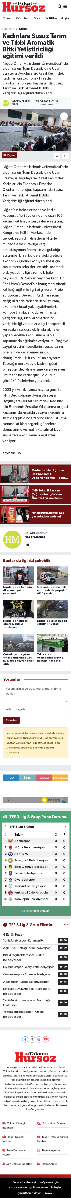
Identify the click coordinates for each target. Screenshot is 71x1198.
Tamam (48, 1193)
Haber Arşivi (49, 1164)
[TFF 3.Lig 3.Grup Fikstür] (66, 925)
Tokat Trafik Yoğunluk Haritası (52, 1139)
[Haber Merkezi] (12, 539)
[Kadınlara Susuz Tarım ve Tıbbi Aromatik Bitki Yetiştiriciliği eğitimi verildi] (35, 130)
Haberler (8, 29)
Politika (51, 18)
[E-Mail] (28, 545)
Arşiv (65, 18)
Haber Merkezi (35, 536)
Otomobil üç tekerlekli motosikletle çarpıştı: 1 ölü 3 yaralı (52, 590)
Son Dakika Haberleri (19, 1164)
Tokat (7, 18)
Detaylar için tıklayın (35, 910)
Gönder (11, 720)
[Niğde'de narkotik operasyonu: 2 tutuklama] (18, 609)
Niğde (23, 29)
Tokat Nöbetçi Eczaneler (13, 1125)
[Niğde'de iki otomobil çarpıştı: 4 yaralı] (52, 609)
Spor (37, 18)
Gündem (22, 18)
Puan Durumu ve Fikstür (14, 1152)
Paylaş (11, 155)
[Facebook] (25, 1039)
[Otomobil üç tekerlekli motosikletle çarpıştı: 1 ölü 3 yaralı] (52, 575)
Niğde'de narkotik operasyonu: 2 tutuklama (15, 624)
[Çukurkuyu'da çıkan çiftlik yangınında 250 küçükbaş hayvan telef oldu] (18, 642)
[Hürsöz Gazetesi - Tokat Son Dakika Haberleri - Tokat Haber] (23, 7)
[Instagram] (39, 1039)
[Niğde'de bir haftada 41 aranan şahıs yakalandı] (18, 575)
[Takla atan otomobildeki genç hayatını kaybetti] (52, 642)
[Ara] (60, 6)
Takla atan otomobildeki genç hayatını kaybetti (50, 657)
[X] (32, 1039)
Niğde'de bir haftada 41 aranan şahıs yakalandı (17, 590)
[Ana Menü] (65, 6)
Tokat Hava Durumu (54, 1123)
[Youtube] (46, 1039)
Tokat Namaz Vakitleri (13, 1139)
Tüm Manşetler (51, 1150)
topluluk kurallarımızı (37, 733)
